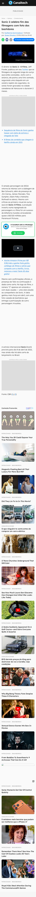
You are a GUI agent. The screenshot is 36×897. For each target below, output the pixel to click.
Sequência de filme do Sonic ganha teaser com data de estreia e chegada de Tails (19, 133)
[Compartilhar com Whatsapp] (3, 39)
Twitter (25, 69)
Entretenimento (18, 18)
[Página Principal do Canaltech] (18, 4)
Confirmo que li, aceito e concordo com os (18, 43)
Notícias (9, 18)
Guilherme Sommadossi (14, 33)
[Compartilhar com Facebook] (7, 39)
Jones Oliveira (10, 35)
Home (3, 18)
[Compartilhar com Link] (11, 39)
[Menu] (3, 3)
